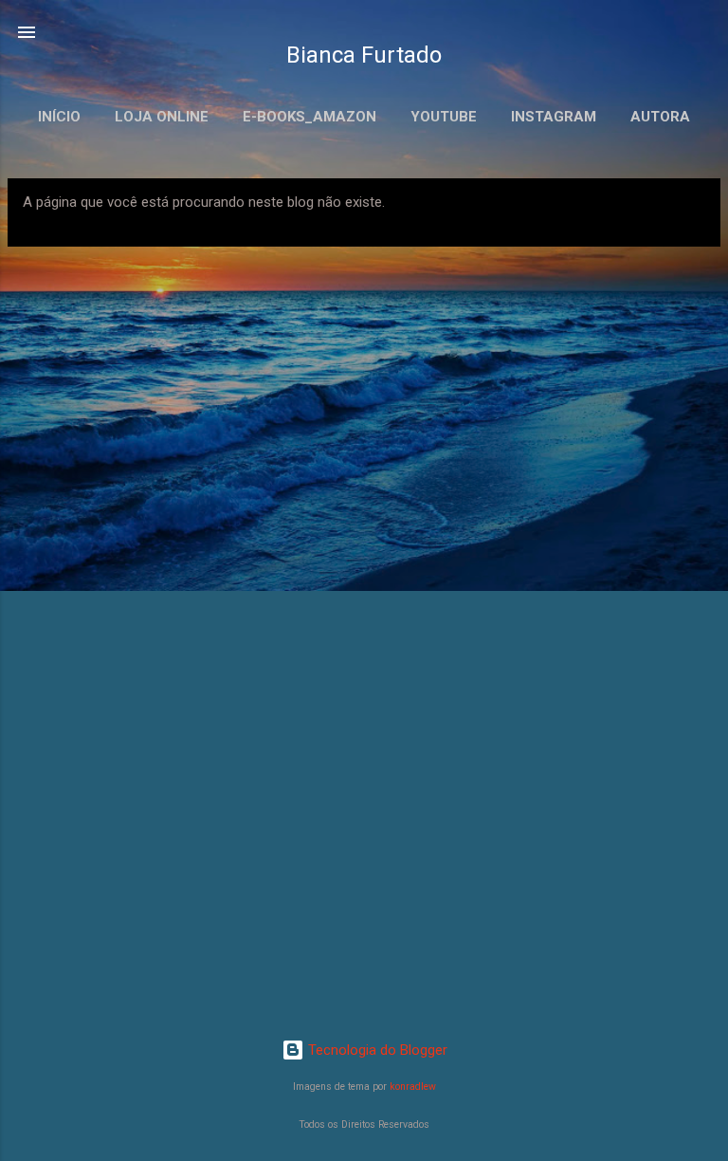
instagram (553, 116)
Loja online (162, 116)
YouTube (443, 116)
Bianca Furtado (364, 55)
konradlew (413, 1086)
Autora (660, 116)
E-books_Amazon (309, 116)
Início (59, 116)
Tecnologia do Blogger (375, 1050)
